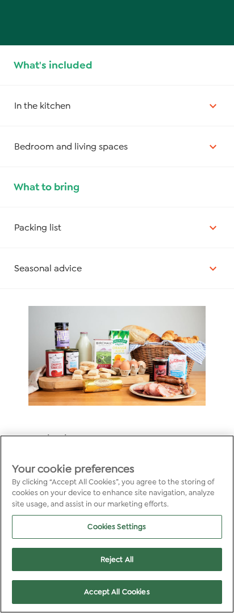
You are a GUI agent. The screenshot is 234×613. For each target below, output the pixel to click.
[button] (117, 106)
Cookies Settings (116, 526)
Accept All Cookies (116, 592)
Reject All (117, 559)
